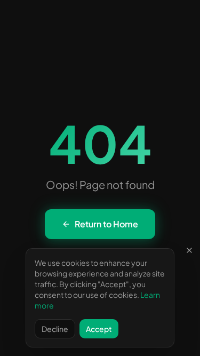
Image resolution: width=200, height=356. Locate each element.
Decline (55, 329)
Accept (99, 329)
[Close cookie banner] (189, 250)
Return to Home (106, 224)
